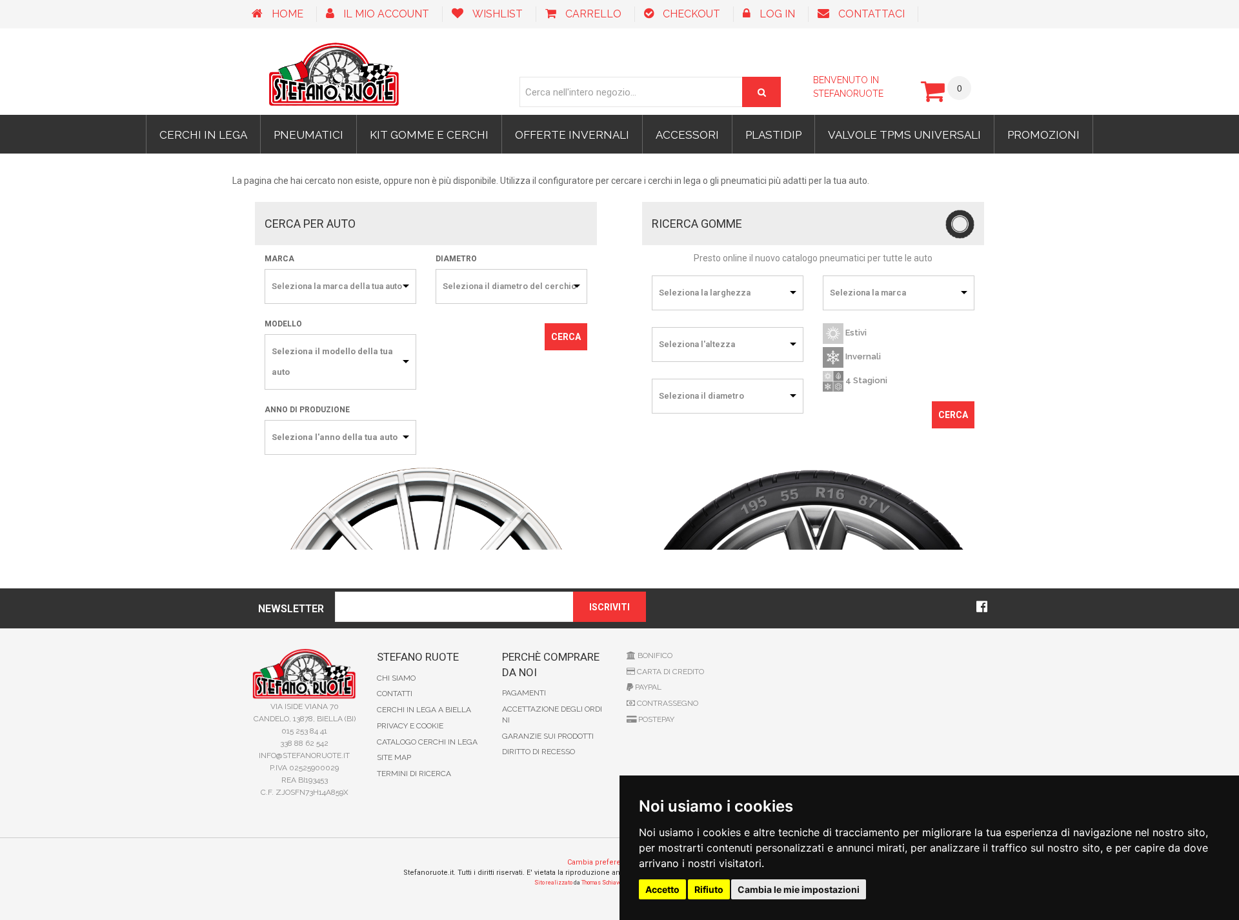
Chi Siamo (396, 678)
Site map (394, 757)
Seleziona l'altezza (697, 344)
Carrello (593, 14)
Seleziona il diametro (701, 396)
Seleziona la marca (868, 292)
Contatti (394, 693)
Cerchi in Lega (203, 134)
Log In (777, 14)
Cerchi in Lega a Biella (424, 709)
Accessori (687, 134)
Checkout (691, 14)
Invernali (862, 357)
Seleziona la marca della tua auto (337, 286)
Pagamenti (524, 692)
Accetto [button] (662, 889)
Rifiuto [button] (708, 889)
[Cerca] (761, 92)
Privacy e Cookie (410, 725)
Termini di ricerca (414, 773)
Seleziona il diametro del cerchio (509, 286)
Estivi (855, 333)
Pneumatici (308, 134)
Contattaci (871, 14)
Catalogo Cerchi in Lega (427, 741)
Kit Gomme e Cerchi (429, 134)
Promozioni (1043, 134)
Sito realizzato (553, 882)
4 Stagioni (865, 381)
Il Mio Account (386, 14)
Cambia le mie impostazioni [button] (799, 889)
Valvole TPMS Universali (904, 134)
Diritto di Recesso (538, 751)
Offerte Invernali (572, 134)
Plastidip (773, 134)
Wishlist (497, 14)
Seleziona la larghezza (704, 292)
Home (287, 14)
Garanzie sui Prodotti (548, 736)
